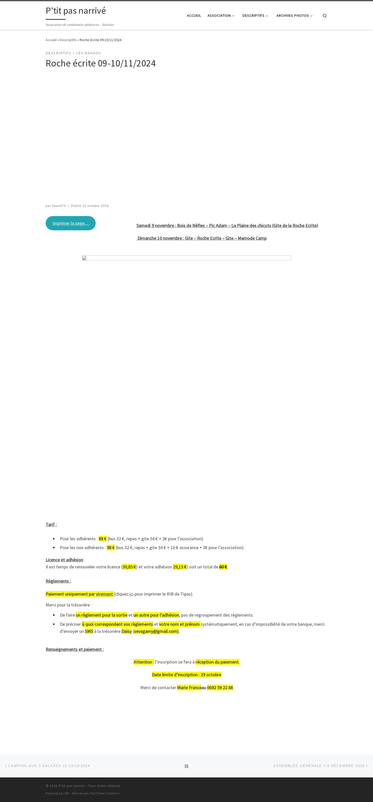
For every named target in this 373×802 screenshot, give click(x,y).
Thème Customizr (107, 793)
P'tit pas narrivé (71, 786)
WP (67, 793)
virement (105, 594)
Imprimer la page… (70, 223)
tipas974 (59, 206)
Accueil (51, 40)
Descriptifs (68, 40)
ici (131, 594)
